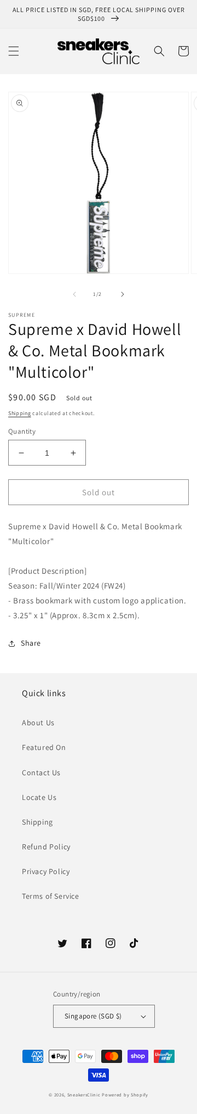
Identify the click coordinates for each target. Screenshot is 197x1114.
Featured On (44, 747)
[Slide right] (123, 294)
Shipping (19, 413)
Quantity (22, 431)
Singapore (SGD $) (93, 1016)
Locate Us (39, 797)
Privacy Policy (45, 871)
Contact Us (41, 772)
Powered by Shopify (125, 1094)
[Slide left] (74, 294)
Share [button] (31, 643)
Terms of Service (50, 896)
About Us (38, 722)
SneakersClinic (84, 1094)
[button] (14, 51)
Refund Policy (46, 847)
